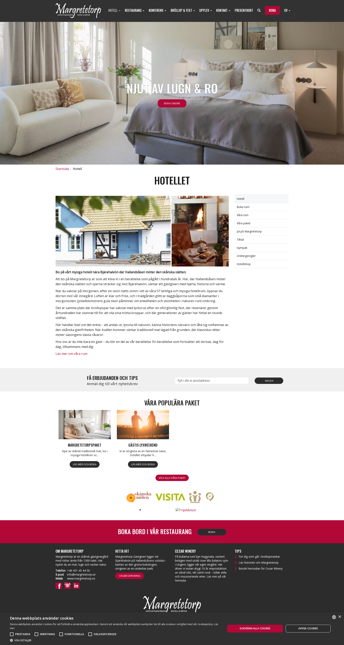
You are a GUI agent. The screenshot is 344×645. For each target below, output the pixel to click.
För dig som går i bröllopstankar (259, 556)
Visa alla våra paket (172, 478)
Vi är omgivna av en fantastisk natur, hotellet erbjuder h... (142, 453)
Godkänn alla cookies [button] (255, 628)
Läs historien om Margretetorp (259, 562)
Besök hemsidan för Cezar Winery (260, 568)
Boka (211, 532)
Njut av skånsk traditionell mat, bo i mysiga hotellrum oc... (85, 453)
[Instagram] (67, 585)
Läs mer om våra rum (71, 353)
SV (286, 10)
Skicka (269, 381)
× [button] (339, 616)
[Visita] (171, 497)
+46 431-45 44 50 (78, 570)
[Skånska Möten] (140, 497)
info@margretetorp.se (81, 574)
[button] (114, 640)
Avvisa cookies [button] (308, 628)
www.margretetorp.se (81, 578)
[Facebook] (59, 585)
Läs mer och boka (84, 464)
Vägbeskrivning (129, 576)
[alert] (172, 628)
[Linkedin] (76, 585)
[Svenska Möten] (196, 497)
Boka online (172, 103)
